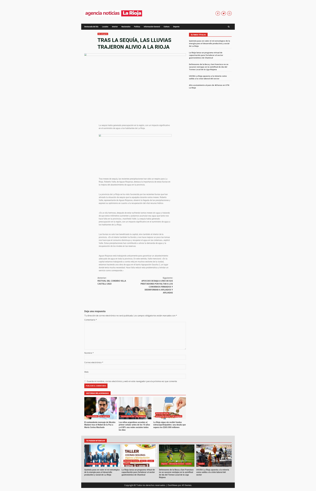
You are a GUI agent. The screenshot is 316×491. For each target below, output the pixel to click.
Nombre (89, 353)
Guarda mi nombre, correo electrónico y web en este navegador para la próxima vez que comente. (132, 381)
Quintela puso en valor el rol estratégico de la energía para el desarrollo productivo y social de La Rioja (209, 43)
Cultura (166, 27)
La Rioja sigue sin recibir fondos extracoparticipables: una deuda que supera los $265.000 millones (169, 408)
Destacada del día (91, 27)
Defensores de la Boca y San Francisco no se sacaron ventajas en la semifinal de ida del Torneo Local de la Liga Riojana (208, 67)
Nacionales (125, 27)
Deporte (176, 27)
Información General (152, 27)
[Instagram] (229, 13)
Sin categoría (102, 34)
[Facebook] (218, 13)
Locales (105, 27)
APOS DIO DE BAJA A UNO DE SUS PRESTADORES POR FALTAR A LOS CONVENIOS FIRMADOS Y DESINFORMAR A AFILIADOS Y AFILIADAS (157, 285)
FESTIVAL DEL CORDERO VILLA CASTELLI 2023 (112, 281)
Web (86, 372)
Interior (115, 27)
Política (137, 27)
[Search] (228, 26)
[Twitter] (223, 13)
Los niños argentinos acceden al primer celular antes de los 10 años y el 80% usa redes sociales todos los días (135, 408)
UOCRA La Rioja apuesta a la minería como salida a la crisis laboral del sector (214, 456)
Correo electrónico (93, 362)
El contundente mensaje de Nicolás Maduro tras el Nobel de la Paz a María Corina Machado (100, 408)
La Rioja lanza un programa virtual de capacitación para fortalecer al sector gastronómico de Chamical (206, 55)
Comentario (90, 319)
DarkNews (173, 485)
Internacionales (92, 416)
